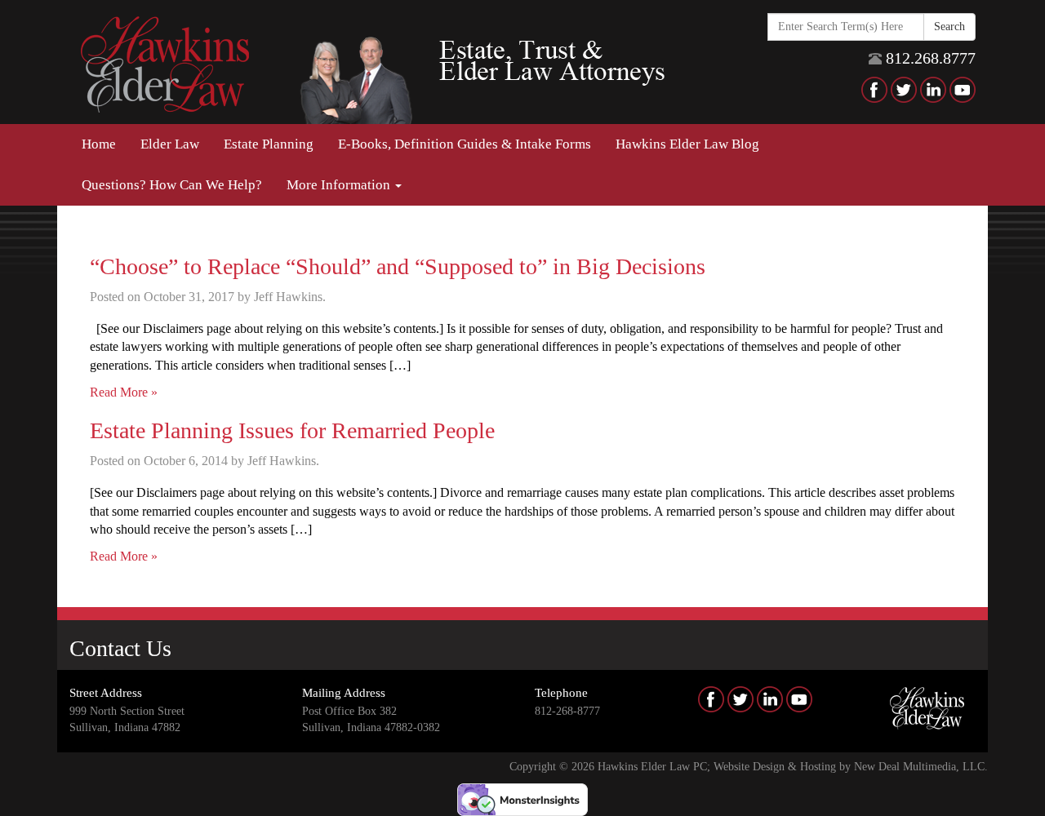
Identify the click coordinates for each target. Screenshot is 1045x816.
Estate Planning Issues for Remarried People (292, 430)
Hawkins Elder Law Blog (687, 144)
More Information (340, 185)
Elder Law (169, 144)
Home (99, 144)
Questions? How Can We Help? (172, 185)
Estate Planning (269, 144)
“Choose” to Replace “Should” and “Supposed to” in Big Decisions (397, 266)
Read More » (124, 392)
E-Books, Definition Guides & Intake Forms (464, 144)
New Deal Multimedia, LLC (919, 767)
